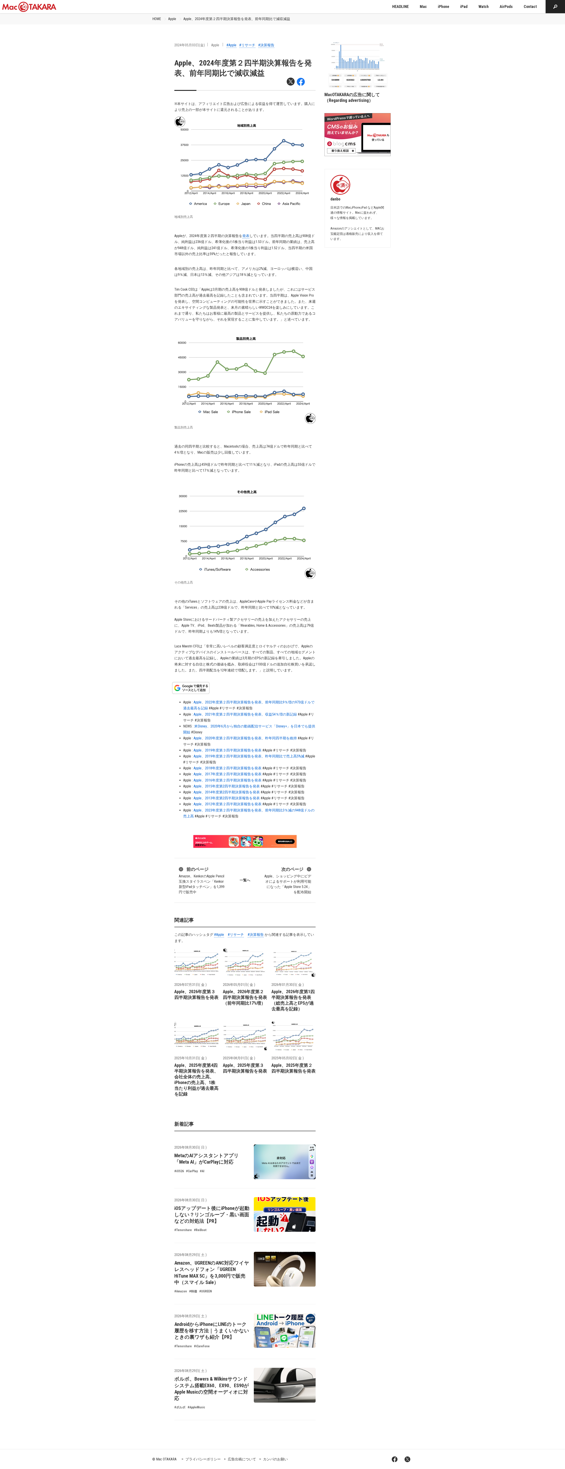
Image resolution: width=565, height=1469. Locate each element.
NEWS (187, 726)
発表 (245, 236)
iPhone (443, 6)
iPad (463, 6)
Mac (423, 6)
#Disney (196, 732)
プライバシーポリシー (203, 1459)
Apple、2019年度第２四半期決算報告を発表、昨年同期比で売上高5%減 (249, 756)
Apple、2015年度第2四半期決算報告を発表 (227, 786)
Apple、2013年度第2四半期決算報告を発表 (227, 798)
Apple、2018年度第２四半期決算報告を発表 (228, 768)
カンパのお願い (275, 1459)
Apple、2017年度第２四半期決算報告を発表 (228, 774)
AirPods (506, 6)
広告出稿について (242, 1459)
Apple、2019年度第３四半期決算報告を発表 (228, 750)
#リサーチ (247, 45)
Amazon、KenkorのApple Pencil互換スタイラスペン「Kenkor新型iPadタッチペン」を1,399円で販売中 (201, 880)
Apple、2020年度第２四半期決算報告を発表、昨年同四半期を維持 (245, 738)
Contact (530, 6)
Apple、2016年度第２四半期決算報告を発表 (228, 780)
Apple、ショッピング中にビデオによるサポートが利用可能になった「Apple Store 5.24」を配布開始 (287, 880)
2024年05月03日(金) (189, 45)
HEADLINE (400, 6)
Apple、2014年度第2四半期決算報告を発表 (227, 792)
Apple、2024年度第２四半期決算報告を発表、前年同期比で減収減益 (236, 19)
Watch (483, 6)
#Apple (231, 45)
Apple (172, 19)
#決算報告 (266, 45)
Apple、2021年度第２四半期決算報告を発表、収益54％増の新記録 (245, 714)
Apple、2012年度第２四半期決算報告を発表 (228, 804)
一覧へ (245, 880)
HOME (156, 19)
